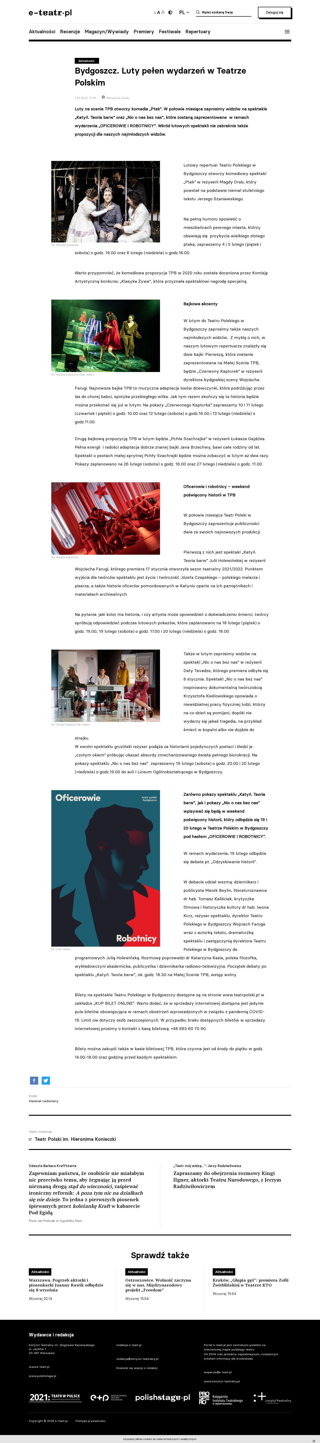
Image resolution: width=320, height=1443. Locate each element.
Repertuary (198, 31)
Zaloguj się (274, 12)
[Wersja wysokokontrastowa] (170, 12)
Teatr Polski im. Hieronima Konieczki (75, 1139)
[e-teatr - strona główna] (50, 15)
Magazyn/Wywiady (107, 31)
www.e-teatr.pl (39, 1367)
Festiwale (170, 31)
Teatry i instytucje (40, 1131)
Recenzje (70, 31)
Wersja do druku (117, 98)
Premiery (144, 31)
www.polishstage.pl (42, 1376)
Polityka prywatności (90, 1421)
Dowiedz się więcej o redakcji (136, 1368)
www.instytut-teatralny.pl (222, 1381)
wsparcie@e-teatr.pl (218, 1372)
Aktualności (42, 31)
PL (182, 12)
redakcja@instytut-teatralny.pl (137, 1359)
